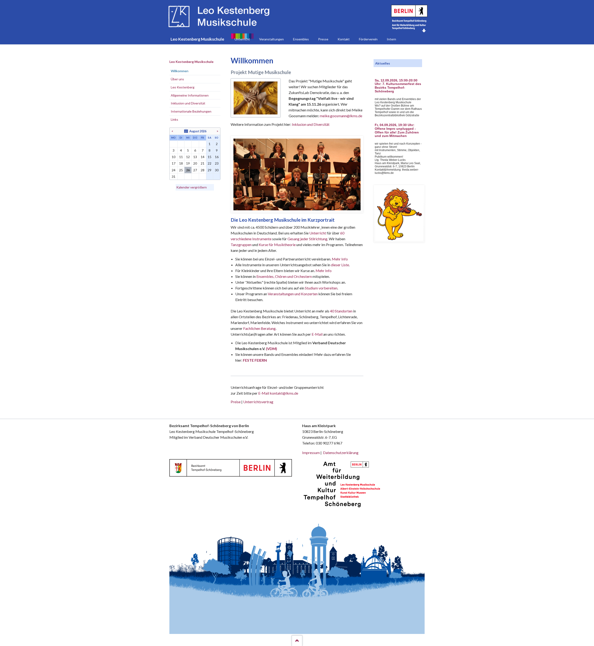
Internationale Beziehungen (191, 111)
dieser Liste (340, 265)
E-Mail (317, 334)
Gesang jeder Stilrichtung (307, 239)
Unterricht (317, 233)
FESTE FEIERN (255, 360)
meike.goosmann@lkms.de (341, 116)
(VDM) (271, 348)
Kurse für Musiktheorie (277, 244)
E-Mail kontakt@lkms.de (278, 393)
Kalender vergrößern (191, 187)
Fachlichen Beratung (259, 328)
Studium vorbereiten (321, 288)
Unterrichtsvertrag (258, 401)
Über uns (177, 79)
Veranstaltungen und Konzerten (293, 294)
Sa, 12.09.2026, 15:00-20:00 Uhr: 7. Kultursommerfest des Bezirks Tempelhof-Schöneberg (398, 86)
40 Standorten (341, 311)
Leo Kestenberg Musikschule (191, 62)
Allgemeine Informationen (190, 95)
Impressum (311, 452)
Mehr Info (340, 259)
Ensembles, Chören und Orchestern (284, 276)
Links (174, 119)
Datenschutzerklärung (340, 452)
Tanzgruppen (241, 244)
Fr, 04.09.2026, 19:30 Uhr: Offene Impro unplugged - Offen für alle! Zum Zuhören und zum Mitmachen (397, 130)
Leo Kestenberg (182, 87)
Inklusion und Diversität (310, 124)
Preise (236, 401)
